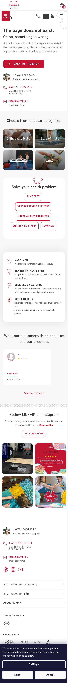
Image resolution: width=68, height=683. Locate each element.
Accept (50, 675)
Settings (34, 664)
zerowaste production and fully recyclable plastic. (34, 312)
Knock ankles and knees (33, 216)
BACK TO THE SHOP (26, 64)
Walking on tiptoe (24, 226)
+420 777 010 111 (20, 543)
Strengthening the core (33, 206)
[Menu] (6, 16)
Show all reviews (34, 393)
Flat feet (33, 196)
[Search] (46, 16)
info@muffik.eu (18, 101)
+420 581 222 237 (20, 87)
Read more (12, 374)
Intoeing (48, 226)
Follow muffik (34, 434)
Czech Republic (45, 264)
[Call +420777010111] (39, 16)
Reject (17, 675)
